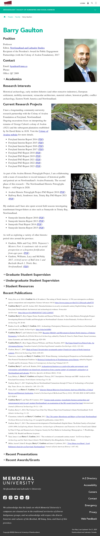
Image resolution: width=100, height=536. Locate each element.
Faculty (17, 17)
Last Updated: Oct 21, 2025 (88, 529)
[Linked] (22, 498)
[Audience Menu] (88, 3)
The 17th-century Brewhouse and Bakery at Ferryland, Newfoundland (71, 416)
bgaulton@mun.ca (18, 66)
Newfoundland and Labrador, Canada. (84, 532)
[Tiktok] (27, 498)
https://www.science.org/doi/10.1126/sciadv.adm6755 (74, 302)
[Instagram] (10, 498)
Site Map (75, 529)
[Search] (92, 3)
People (10, 17)
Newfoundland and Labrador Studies (27, 47)
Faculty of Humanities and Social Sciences (36, 10)
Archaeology (9, 10)
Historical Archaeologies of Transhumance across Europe (58, 359)
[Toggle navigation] (96, 3)
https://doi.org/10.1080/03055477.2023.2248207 (36, 312)
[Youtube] (16, 498)
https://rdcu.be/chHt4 (43, 329)
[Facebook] (5, 498)
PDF (41, 139)
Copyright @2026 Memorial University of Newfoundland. (21, 532)
